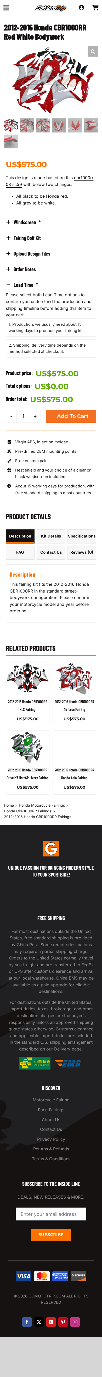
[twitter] (39, 1322)
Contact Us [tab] (51, 552)
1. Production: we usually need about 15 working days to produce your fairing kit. (46, 327)
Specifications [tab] (81, 536)
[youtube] (51, 1322)
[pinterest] (63, 1322)
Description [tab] (20, 536)
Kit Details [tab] (51, 536)
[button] (93, 51)
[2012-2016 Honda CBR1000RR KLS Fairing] (27, 678)
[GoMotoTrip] (51, 7)
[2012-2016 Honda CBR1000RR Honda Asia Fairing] (74, 747)
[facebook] (27, 1322)
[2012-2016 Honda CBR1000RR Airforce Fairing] (74, 678)
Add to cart (73, 416)
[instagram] (75, 1322)
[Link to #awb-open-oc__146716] (14, 8)
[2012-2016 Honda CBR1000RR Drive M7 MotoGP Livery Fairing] (27, 747)
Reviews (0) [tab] (81, 552)
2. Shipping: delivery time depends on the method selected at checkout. (47, 348)
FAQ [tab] (20, 552)
